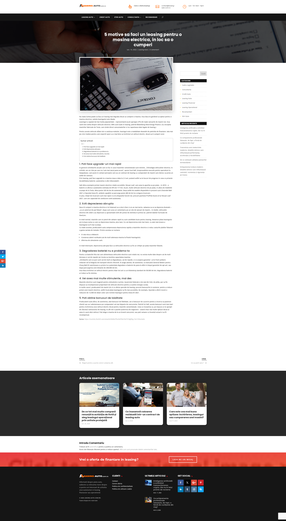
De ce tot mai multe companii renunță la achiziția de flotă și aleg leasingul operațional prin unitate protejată (99, 416)
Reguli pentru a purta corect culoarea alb (97, 363)
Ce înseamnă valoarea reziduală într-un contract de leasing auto (142, 414)
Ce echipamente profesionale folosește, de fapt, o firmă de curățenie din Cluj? (191, 140)
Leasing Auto (87, 17)
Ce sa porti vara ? (197, 363)
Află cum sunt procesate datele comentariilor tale (138, 449)
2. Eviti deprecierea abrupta (91, 149)
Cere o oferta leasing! (142, 6)
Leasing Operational (189, 107)
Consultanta (133, 17)
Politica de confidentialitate (122, 486)
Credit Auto (104, 17)
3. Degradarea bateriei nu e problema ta (95, 151)
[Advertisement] (126, 336)
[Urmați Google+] (194, 483)
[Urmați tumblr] (187, 489)
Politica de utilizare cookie (122, 489)
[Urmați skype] (201, 489)
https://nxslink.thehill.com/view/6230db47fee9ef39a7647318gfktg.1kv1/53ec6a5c (114, 319)
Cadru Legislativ (188, 85)
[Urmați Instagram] (194, 489)
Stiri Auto (118, 17)
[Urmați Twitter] (187, 483)
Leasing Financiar (188, 103)
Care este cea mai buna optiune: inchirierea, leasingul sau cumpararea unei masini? (186, 414)
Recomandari (151, 17)
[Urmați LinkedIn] (181, 489)
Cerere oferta (117, 483)
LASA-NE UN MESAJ (183, 459)
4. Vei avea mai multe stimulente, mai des (95, 154)
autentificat (94, 447)
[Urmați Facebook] (181, 483)
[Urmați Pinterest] (201, 483)
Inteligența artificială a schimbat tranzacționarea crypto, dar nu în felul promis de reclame (192, 130)
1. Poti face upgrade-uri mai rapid (93, 147)
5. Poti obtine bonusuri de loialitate (93, 156)
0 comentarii (154, 50)
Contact (115, 481)
